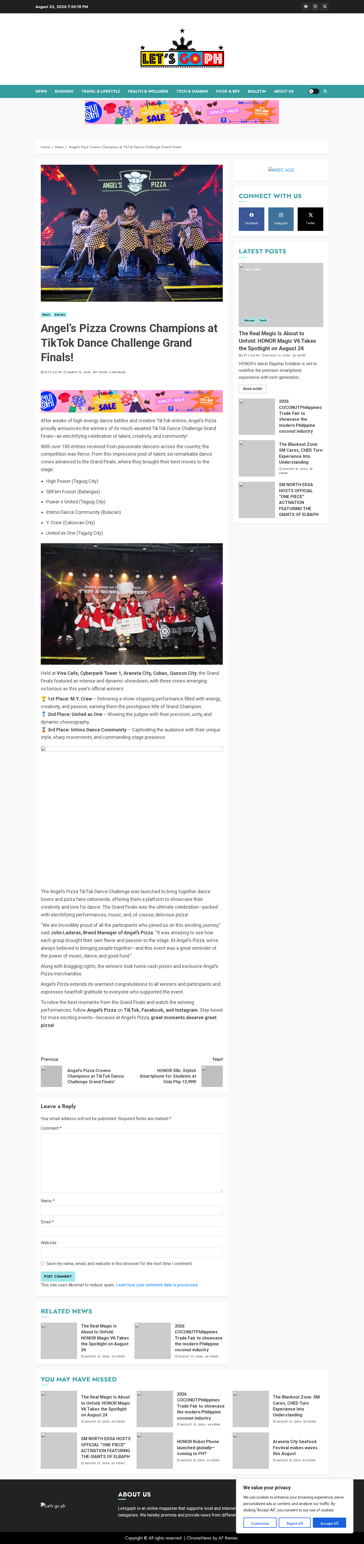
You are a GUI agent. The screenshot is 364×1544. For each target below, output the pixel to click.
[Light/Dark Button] (314, 91)
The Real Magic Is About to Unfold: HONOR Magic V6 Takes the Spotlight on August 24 (105, 1338)
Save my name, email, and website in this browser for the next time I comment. (119, 1263)
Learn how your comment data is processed (156, 1284)
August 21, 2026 (97, 1356)
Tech (262, 320)
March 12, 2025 (78, 372)
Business (64, 91)
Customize (260, 1523)
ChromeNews (199, 1538)
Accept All (329, 1523)
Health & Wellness (148, 91)
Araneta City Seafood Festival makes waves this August (295, 1447)
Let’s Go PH (53, 372)
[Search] (325, 91)
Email (47, 1221)
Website (48, 1242)
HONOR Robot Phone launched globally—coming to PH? (198, 1447)
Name (48, 1200)
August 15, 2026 (193, 1460)
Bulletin (257, 91)
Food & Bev (228, 91)
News (41, 91)
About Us (284, 91)
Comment (51, 1128)
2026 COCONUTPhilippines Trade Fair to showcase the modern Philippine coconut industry (199, 1338)
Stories (60, 315)
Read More (252, 389)
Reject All (295, 1523)
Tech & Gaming (192, 91)
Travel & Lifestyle (100, 91)
